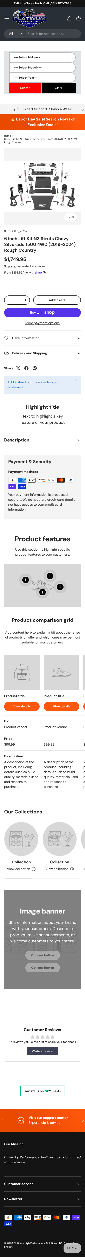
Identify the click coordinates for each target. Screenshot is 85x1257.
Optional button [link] (42, 955)
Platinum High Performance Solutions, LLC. (38, 1243)
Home (7, 135)
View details (22, 706)
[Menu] (6, 18)
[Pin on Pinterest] (35, 368)
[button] (78, 18)
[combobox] (42, 33)
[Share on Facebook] (26, 368)
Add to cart (57, 300)
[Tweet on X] (18, 368)
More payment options (42, 323)
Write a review (42, 1051)
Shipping (10, 266)
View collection (18, 869)
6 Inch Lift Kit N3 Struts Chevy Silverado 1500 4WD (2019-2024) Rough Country (41, 140)
